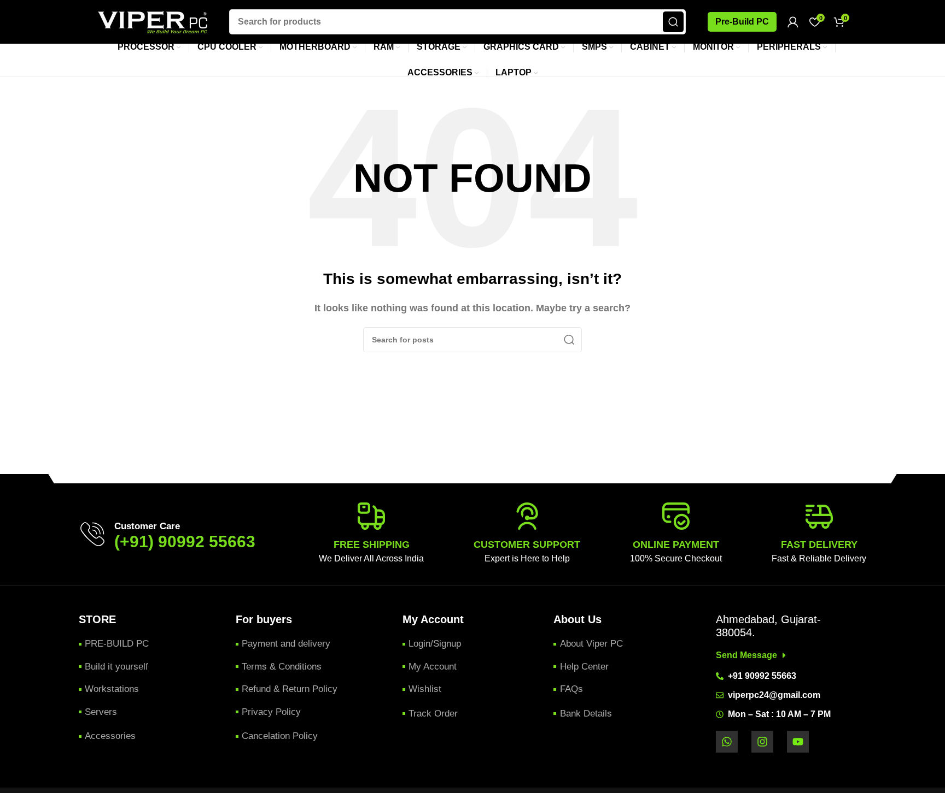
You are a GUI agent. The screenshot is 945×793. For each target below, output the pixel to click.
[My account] (793, 22)
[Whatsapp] (727, 742)
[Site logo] (152, 21)
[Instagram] (762, 742)
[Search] (673, 21)
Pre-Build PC (742, 21)
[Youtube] (798, 742)
